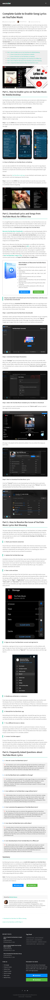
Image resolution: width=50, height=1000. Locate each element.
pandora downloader (39, 937)
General (32, 21)
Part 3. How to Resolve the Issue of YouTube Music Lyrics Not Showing (24, 60)
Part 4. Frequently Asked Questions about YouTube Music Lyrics (22, 62)
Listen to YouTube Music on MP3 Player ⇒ (13, 922)
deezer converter (29, 939)
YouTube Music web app (18, 175)
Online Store (7, 969)
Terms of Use (21, 996)
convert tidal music (38, 939)
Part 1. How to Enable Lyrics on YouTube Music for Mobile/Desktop (23, 52)
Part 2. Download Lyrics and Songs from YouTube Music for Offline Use (24, 58)
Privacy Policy (28, 996)
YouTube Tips (37, 21)
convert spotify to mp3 (30, 943)
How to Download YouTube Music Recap (13, 953)
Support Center (7, 971)
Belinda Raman (23, 21)
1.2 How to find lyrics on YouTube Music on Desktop (22, 56)
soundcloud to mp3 (30, 937)
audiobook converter (42, 941)
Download (25, 292)
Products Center (8, 967)
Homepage (6, 965)
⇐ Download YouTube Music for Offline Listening (14, 918)
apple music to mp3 (40, 943)
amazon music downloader (31, 941)
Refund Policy (7, 977)
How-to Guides (7, 973)
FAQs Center (7, 975)
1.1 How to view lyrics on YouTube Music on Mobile (21, 54)
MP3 (28, 246)
